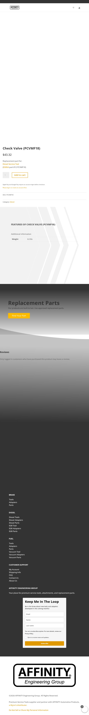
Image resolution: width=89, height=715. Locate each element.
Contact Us (13, 578)
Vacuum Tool (14, 552)
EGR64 (6, 167)
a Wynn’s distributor (18, 705)
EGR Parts (13, 531)
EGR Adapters (15, 528)
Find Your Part (19, 315)
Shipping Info (15, 572)
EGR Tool (13, 525)
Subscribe (44, 643)
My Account (14, 569)
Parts (11, 505)
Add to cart (20, 175)
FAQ (11, 575)
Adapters (13, 502)
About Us (13, 580)
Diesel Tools (14, 517)
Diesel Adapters (16, 520)
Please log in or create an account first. (15, 188)
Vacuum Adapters (17, 554)
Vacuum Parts (15, 557)
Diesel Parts (14, 523)
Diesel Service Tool (11, 164)
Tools (11, 499)
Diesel (12, 202)
